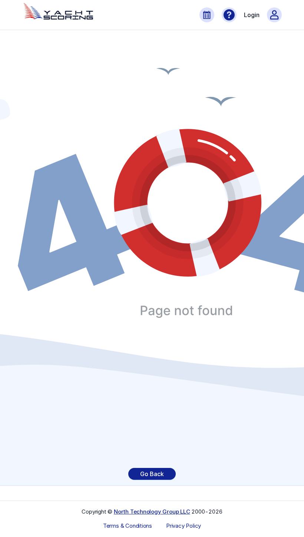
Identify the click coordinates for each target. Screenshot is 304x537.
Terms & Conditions (127, 526)
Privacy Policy (183, 526)
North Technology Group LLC (152, 511)
